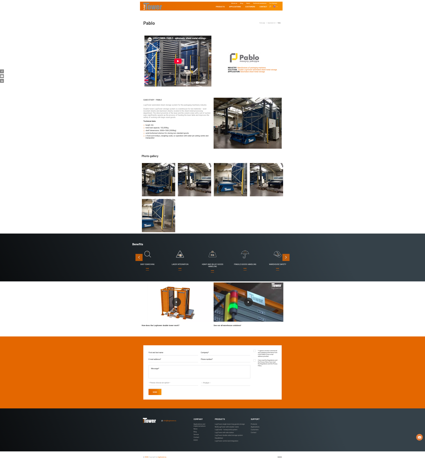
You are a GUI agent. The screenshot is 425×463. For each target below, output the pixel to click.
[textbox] (226, 383)
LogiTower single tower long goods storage (230, 424)
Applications (235, 7)
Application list (271, 23)
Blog (241, 3)
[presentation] (139, 257)
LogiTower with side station (224, 432)
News (248, 3)
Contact (263, 7)
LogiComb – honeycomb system (226, 430)
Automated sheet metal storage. (252, 72)
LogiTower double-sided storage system (229, 435)
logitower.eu (161, 457)
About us (234, 3)
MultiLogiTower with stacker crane (227, 427)
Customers (250, 7)
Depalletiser (219, 438)
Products (220, 7)
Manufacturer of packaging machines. (251, 68)
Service (196, 434)
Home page (262, 23)
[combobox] (225, 383)
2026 (146, 457)
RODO (196, 440)
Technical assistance (259, 3)
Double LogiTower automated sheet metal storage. (257, 70)
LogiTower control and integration (226, 441)
